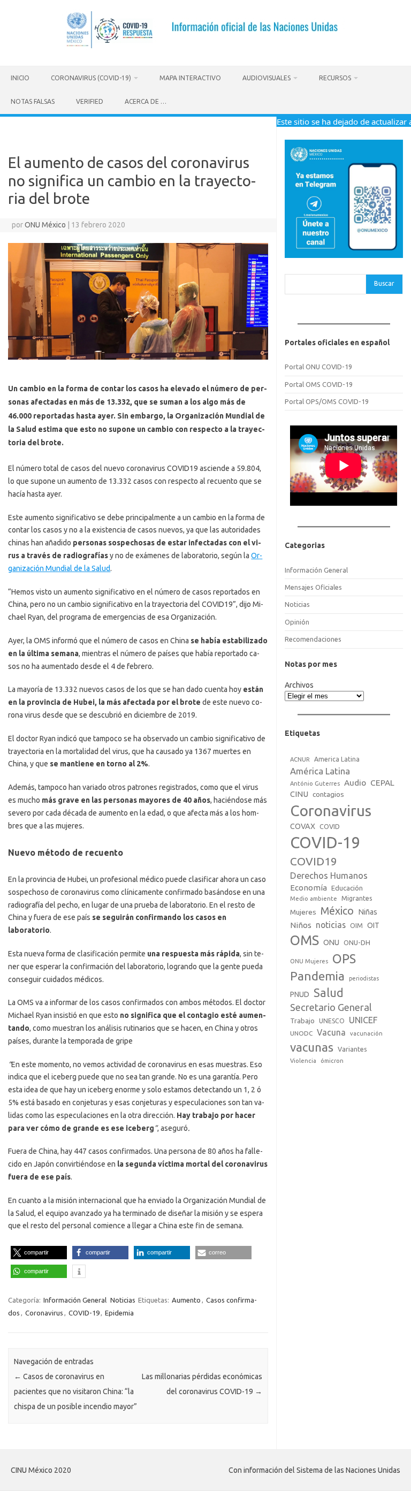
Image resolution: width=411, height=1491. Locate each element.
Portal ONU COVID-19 (318, 366)
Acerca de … (145, 101)
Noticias (122, 1300)
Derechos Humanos (329, 875)
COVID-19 (84, 1313)
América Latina (320, 771)
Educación (347, 888)
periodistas (364, 978)
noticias (331, 925)
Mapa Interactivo (190, 77)
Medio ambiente (313, 898)
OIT (373, 925)
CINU (299, 793)
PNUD (299, 994)
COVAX (302, 826)
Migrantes (356, 898)
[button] (39, 1252)
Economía (308, 887)
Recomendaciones (313, 639)
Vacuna (331, 1032)
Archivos (299, 685)
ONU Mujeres (309, 961)
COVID (329, 826)
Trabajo (302, 1020)
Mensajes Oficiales (313, 587)
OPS (344, 958)
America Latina (337, 759)
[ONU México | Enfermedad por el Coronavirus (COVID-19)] (205, 47)
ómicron (332, 1061)
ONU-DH (357, 942)
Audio (355, 782)
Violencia (303, 1061)
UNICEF (363, 1020)
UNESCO (332, 1020)
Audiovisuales (266, 77)
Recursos (335, 77)
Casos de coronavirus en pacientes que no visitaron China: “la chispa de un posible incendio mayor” (75, 1391)
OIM (356, 925)
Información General (74, 1300)
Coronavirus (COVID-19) (91, 77)
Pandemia (317, 976)
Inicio (20, 77)
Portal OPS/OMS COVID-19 (327, 401)
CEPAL (382, 782)
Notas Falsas (33, 101)
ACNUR (300, 759)
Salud (329, 992)
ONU (331, 942)
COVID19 (313, 861)
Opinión (297, 622)
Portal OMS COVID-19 (319, 384)
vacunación (366, 1033)
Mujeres (303, 912)
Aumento (186, 1300)
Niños (300, 925)
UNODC (301, 1033)
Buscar (384, 283)
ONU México (45, 224)
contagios (328, 794)
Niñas (367, 912)
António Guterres (315, 783)
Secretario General (331, 1007)
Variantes (352, 1049)
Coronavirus (44, 1313)
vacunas (311, 1047)
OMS (304, 940)
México (337, 911)
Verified (89, 101)
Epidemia (119, 1313)
